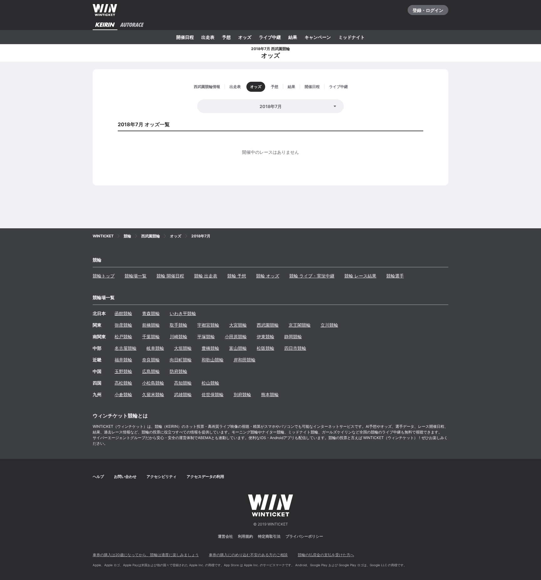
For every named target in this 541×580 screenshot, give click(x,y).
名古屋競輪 (126, 348)
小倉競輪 (123, 394)
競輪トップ (104, 275)
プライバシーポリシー (304, 536)
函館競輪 (123, 313)
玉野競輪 (123, 371)
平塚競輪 (206, 336)
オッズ (244, 37)
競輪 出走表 (205, 275)
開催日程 (185, 37)
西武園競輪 (268, 325)
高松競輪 (123, 383)
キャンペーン (318, 37)
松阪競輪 (265, 348)
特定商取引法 (269, 536)
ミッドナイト (351, 37)
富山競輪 (238, 348)
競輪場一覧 (136, 275)
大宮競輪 (238, 325)
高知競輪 (183, 383)
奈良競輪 (151, 359)
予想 (226, 37)
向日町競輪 (181, 359)
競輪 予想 (236, 275)
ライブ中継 (270, 37)
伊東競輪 (265, 336)
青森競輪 (151, 313)
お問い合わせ (125, 476)
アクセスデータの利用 (205, 476)
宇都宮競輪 (208, 325)
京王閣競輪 (300, 325)
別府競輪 (242, 394)
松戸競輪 (123, 336)
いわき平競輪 (183, 313)
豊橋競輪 (210, 348)
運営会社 (225, 536)
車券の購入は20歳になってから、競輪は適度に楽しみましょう (146, 554)
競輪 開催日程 (170, 275)
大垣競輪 (183, 348)
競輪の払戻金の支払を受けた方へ (326, 554)
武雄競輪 (183, 394)
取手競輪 (178, 325)
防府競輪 (178, 371)
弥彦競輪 (123, 325)
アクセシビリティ (162, 476)
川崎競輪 (178, 336)
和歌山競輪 (213, 359)
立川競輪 (329, 325)
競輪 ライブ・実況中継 (311, 275)
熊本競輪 (270, 394)
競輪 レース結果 (360, 275)
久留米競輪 (153, 394)
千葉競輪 (151, 336)
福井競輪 (123, 359)
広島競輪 (151, 371)
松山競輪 (210, 383)
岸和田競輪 (244, 359)
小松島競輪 (153, 383)
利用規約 (245, 536)
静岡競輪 (293, 336)
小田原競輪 (236, 336)
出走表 (207, 37)
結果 (292, 37)
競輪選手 (395, 275)
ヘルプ (98, 476)
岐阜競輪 (155, 348)
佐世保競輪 (213, 394)
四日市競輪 (295, 348)
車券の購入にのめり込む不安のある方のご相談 (248, 554)
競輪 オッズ (267, 275)
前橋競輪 (151, 325)
